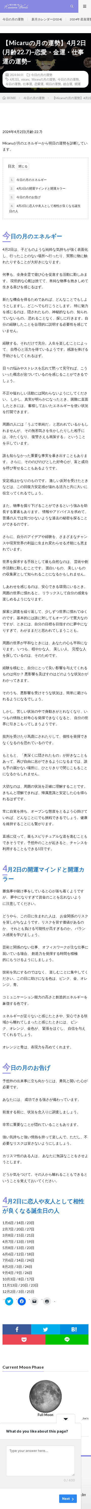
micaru (25, 79)
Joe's (85, 1418)
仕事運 (27, 83)
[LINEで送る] (67, 1339)
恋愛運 (38, 83)
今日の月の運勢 (13, 19)
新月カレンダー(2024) (47, 19)
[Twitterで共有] (45, 1329)
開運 (78, 83)
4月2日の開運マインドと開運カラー (38, 188)
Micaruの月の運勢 (43, 79)
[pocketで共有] (24, 1339)
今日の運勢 (13, 83)
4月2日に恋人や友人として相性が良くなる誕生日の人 (45, 208)
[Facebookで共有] (17, 1329)
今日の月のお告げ (26, 197)
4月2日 (14, 79)
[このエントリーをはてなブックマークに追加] (74, 1329)
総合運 (67, 83)
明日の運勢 (53, 83)
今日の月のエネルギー (29, 180)
